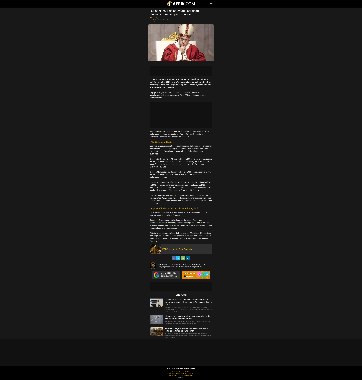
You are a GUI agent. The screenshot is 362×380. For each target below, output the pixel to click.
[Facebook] (174, 258)
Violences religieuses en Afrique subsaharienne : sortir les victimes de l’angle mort (187, 329)
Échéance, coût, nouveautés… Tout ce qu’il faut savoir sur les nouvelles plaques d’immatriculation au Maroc (188, 302)
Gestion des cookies (188, 375)
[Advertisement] (181, 71)
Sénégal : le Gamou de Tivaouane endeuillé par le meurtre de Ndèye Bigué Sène (187, 317)
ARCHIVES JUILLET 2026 (175, 375)
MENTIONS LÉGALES (187, 373)
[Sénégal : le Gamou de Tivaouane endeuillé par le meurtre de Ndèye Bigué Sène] (156, 319)
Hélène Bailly (154, 18)
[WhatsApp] (183, 258)
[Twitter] (178, 258)
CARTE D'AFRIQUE (177, 371)
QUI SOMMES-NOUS (174, 373)
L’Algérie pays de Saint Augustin (177, 249)
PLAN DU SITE (186, 371)
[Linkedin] (188, 258)
